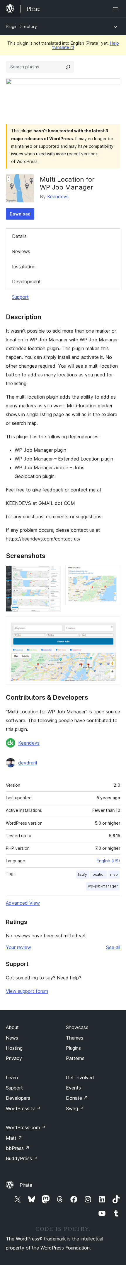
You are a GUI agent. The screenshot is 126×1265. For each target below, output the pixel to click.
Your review (18, 947)
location (98, 874)
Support (20, 297)
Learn (12, 1077)
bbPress (18, 1148)
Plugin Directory (21, 26)
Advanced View (23, 903)
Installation (23, 267)
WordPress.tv (23, 1108)
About (12, 1027)
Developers (18, 1098)
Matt (14, 1138)
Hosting (14, 1048)
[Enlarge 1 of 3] (53, 573)
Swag (75, 1108)
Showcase (77, 1027)
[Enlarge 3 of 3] (112, 624)
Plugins (73, 1048)
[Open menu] (116, 9)
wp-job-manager (103, 886)
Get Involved (80, 1077)
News (12, 1038)
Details (19, 236)
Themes (74, 1038)
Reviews (21, 251)
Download (20, 213)
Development (26, 281)
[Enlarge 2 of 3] (112, 573)
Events (73, 1088)
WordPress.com (26, 1127)
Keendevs (58, 196)
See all (113, 947)
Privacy (14, 1058)
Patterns (75, 1058)
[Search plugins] (68, 67)
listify (82, 874)
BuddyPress (22, 1158)
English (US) (108, 860)
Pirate (26, 1185)
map (114, 874)
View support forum (27, 991)
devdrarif (28, 763)
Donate (77, 1098)
